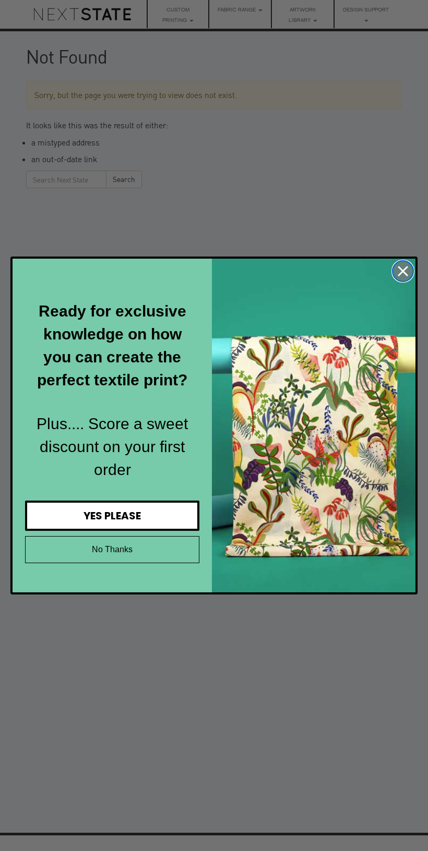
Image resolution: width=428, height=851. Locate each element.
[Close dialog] (403, 271)
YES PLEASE (112, 515)
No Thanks (112, 549)
